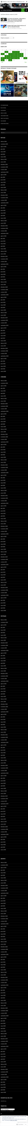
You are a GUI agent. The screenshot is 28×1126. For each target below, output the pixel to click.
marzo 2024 (3, 187)
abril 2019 (3, 338)
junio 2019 (3, 333)
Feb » (26, 62)
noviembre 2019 (4, 320)
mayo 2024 (3, 182)
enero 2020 (3, 315)
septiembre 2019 (4, 325)
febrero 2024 (4, 190)
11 (17, 54)
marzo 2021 (3, 279)
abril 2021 (3, 276)
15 (6, 56)
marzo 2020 (3, 310)
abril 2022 (3, 246)
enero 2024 (3, 192)
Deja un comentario (11, 22)
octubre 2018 (4, 353)
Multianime (3, 120)
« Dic (2, 62)
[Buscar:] (14, 132)
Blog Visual (3, 107)
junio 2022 (3, 241)
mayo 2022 (3, 243)
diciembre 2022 (4, 225)
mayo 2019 (3, 335)
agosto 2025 (3, 146)
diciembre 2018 (4, 348)
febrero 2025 (4, 159)
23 (10, 58)
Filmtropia (3, 110)
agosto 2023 (3, 205)
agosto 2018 (3, 358)
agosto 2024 (3, 174)
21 (2, 58)
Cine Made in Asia (4, 115)
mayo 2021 (3, 274)
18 (17, 56)
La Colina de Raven (6, 10)
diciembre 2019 (4, 317)
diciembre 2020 (4, 287)
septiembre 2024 (4, 172)
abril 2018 (3, 368)
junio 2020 (3, 302)
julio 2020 (3, 299)
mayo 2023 (3, 213)
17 (14, 56)
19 (21, 56)
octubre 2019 (4, 322)
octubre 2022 (4, 230)
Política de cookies (13, 1120)
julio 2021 (3, 269)
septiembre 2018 (4, 356)
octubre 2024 (4, 169)
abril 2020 (3, 307)
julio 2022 (3, 238)
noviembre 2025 (4, 144)
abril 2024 (3, 184)
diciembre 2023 (4, 195)
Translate (11, 1110)
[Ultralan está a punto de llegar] (7, 90)
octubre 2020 (4, 292)
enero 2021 (3, 284)
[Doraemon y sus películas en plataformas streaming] (7, 76)
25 (17, 58)
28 (2, 60)
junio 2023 (3, 210)
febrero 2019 (4, 343)
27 (25, 58)
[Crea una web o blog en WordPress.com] (1, 1113)
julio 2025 (3, 149)
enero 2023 (3, 223)
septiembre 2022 (4, 233)
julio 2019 (3, 330)
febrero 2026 (4, 141)
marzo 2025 (3, 156)
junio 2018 (3, 363)
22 (6, 58)
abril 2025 (3, 154)
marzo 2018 (3, 371)
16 (10, 56)
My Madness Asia (4, 105)
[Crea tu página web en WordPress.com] (14, 1)
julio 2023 (3, 207)
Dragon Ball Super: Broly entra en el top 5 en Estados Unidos (16, 26)
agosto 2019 (3, 328)
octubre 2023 (4, 200)
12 (21, 54)
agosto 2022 (3, 236)
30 (10, 60)
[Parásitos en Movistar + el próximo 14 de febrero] (20, 90)
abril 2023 (3, 215)
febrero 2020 (4, 312)
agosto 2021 (3, 266)
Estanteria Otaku (5, 123)
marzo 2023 (3, 218)
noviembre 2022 (4, 228)
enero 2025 (3, 161)
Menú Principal (26, 10)
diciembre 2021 (4, 256)
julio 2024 (3, 177)
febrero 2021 (4, 282)
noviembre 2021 (4, 259)
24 (14, 58)
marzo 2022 (3, 248)
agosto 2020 (3, 297)
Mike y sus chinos (4, 118)
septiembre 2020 (4, 294)
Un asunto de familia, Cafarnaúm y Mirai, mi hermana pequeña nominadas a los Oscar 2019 (16, 20)
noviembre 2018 (4, 350)
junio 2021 (3, 271)
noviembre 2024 (4, 167)
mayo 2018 (3, 366)
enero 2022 (3, 253)
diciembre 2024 (4, 164)
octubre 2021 (4, 261)
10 (14, 54)
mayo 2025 (3, 151)
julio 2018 (3, 361)
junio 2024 (3, 179)
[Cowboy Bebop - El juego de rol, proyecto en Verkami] (20, 76)
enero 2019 (3, 345)
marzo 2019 (3, 340)
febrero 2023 (4, 220)
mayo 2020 (3, 305)
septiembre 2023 (4, 202)
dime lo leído (4, 113)
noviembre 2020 (4, 289)
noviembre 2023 (4, 197)
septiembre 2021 (4, 264)
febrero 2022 (4, 251)
